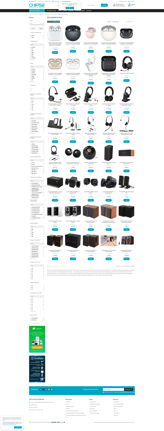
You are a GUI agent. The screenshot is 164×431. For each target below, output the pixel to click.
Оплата (67, 404)
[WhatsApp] (49, 389)
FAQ (114, 408)
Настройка (92, 408)
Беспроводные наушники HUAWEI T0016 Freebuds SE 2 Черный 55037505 (109, 74)
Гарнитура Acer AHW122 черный (126, 73)
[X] (43, 389)
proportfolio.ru (132, 422)
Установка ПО (93, 401)
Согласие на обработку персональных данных (126, 392)
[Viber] (46, 389)
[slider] (30, 24)
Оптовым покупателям (118, 404)
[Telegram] (51, 389)
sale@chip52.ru (33, 1)
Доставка (68, 401)
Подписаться (128, 389)
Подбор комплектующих (95, 404)
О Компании (116, 401)
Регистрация (122, 5)
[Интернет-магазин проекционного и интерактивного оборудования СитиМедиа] (37, 369)
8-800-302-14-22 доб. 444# (44, 1)
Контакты (116, 415)
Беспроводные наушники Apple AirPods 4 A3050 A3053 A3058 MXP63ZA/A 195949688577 (55, 44)
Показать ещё (32, 59)
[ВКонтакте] (40, 389)
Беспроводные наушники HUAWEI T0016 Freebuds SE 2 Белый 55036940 (91, 74)
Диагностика (92, 406)
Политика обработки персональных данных (75, 413)
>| (60, 266)
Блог (115, 410)
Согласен (18, 427)
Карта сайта (116, 413)
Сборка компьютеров (94, 413)
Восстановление (93, 410)
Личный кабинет (119, 4)
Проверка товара (69, 406)
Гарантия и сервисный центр (72, 410)
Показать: (129, 21)
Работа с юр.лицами (118, 406)
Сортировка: (109, 21)
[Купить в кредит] (37, 339)
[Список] (57, 22)
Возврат (68, 408)
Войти (117, 5)
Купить (55, 52)
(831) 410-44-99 (34, 407)
